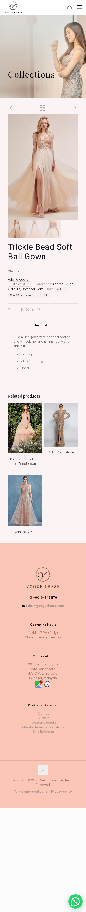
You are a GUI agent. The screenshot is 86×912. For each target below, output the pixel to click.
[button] (75, 901)
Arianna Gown (24, 531)
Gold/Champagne (21, 295)
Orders (44, 718)
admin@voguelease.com (45, 606)
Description (43, 325)
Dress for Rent (32, 289)
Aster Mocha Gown (61, 452)
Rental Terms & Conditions (44, 727)
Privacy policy (61, 792)
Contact (44, 713)
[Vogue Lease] (13, 7)
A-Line (61, 289)
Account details (44, 723)
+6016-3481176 (45, 598)
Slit (46, 295)
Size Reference (44, 732)
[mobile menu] (79, 7)
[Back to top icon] (43, 770)
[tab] (43, 325)
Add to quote (18, 279)
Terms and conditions (30, 792)
